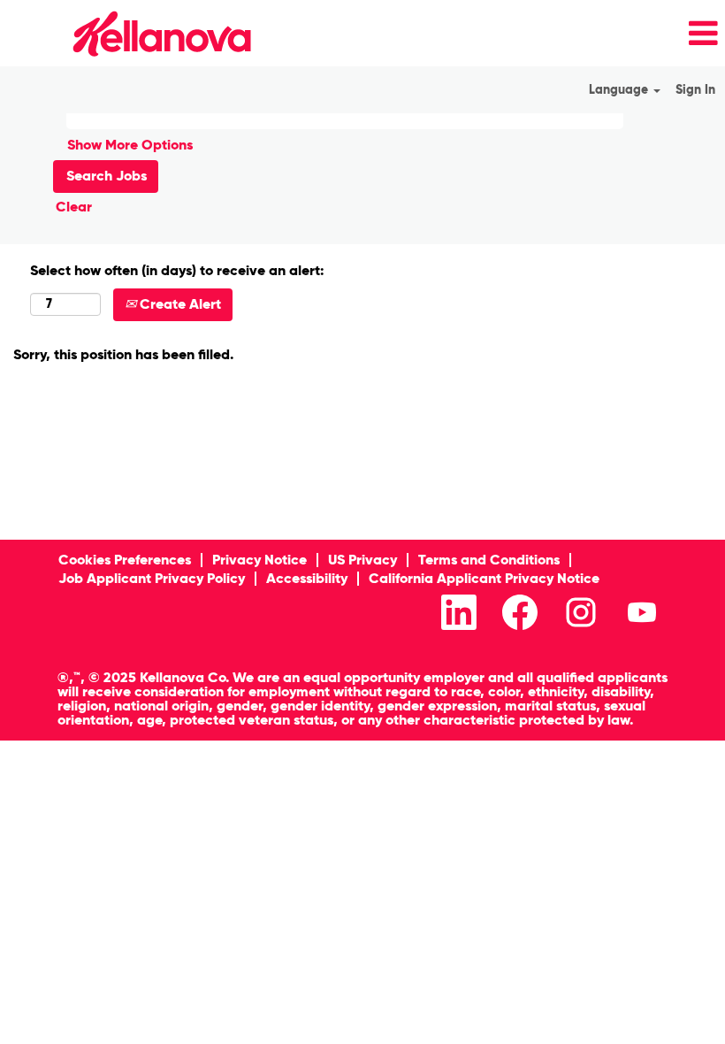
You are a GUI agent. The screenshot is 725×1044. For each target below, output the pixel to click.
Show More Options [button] (130, 144)
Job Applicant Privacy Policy (151, 578)
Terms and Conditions (489, 559)
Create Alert (178, 304)
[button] (494, 33)
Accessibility (306, 578)
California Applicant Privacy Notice (484, 578)
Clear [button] (74, 206)
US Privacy (362, 559)
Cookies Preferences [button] (124, 559)
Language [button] (620, 89)
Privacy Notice (259, 559)
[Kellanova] (131, 33)
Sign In (695, 89)
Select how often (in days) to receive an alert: (177, 270)
